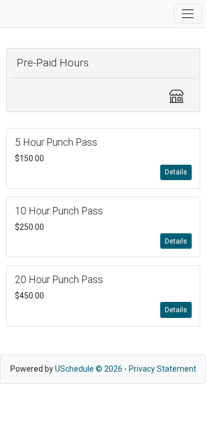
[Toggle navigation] (188, 13)
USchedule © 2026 (88, 368)
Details (176, 172)
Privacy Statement (162, 368)
